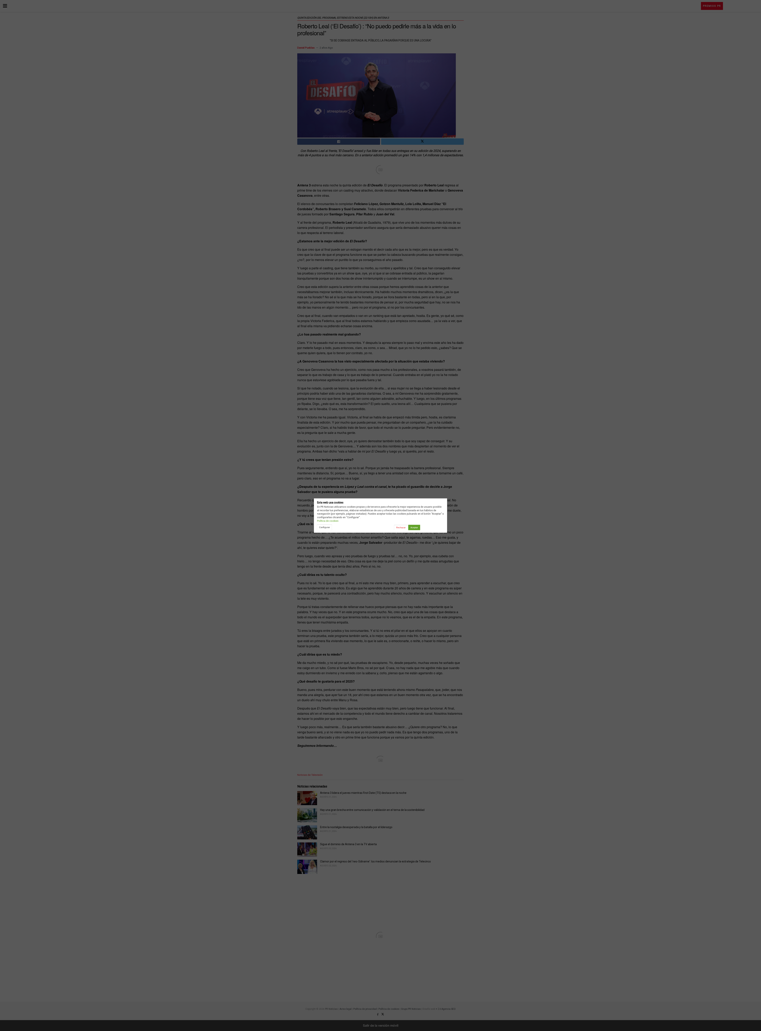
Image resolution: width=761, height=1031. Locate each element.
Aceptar (414, 527)
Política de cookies (327, 520)
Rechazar (401, 527)
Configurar (324, 527)
